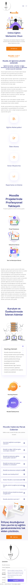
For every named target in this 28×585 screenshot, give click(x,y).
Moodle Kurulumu (6, 565)
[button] (23, 346)
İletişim (3, 582)
